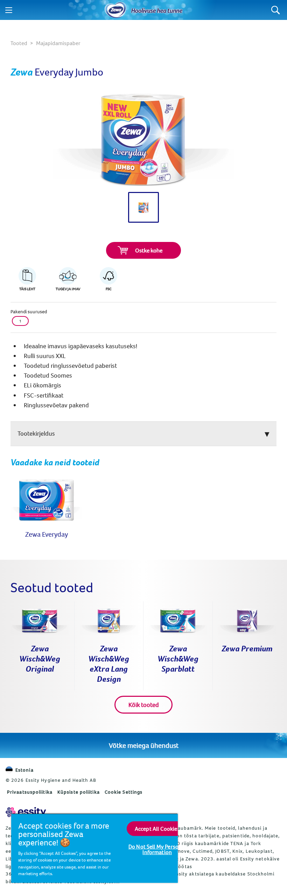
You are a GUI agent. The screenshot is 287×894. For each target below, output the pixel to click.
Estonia (24, 770)
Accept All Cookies (157, 828)
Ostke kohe (148, 250)
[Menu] (9, 10)
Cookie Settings (124, 792)
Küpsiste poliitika (78, 792)
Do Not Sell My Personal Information (157, 849)
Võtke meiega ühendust (143, 745)
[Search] (276, 10)
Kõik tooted (143, 705)
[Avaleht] (115, 10)
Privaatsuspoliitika (29, 792)
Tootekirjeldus (36, 433)
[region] (94, 848)
